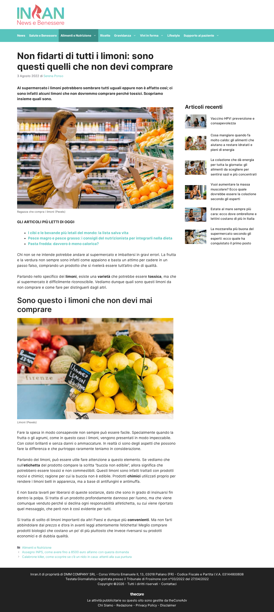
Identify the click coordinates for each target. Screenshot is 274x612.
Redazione (124, 605)
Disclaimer (168, 605)
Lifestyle (173, 35)
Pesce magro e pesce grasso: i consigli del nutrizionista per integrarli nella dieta (100, 238)
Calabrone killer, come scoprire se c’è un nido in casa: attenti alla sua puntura (77, 557)
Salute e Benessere (43, 35)
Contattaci (169, 584)
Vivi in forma (149, 35)
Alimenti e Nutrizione (76, 35)
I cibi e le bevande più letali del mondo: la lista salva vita (78, 233)
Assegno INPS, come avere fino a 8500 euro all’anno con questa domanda (75, 552)
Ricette (105, 35)
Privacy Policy (146, 605)
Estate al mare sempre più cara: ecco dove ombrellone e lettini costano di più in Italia (234, 214)
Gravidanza (122, 35)
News (21, 35)
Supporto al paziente (199, 35)
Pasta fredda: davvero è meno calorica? (63, 244)
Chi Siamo (105, 605)
